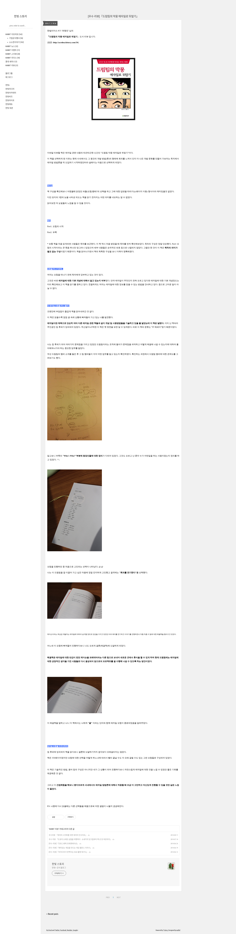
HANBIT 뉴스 (11, 46)
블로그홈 (9, 73)
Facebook (63, 930)
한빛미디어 (9, 89)
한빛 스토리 (20, 16)
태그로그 (9, 77)
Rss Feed (49, 930)
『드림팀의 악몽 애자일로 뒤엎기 (62, 37)
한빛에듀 (9, 104)
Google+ (75, 930)
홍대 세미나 (11, 61)
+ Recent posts (52, 914)
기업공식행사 (16, 38)
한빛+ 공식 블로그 (59, 868)
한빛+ (7, 85)
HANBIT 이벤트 (12, 50)
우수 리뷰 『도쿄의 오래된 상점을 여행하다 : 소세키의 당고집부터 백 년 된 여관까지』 (80, 839)
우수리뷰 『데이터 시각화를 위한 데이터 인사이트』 (68, 835)
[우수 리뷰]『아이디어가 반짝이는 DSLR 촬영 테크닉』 (68, 852)
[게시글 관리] (61, 817)
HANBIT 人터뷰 (12, 54)
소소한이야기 (16, 42)
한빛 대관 (9, 108)
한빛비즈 (9, 96)
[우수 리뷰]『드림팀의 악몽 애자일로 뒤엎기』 (113, 16)
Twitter (57, 930)
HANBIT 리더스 (12, 58)
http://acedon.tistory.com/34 (65, 42)
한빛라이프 (9, 100)
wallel (178, 930)
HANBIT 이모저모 (13, 34)
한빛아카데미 (10, 93)
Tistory (165, 930)
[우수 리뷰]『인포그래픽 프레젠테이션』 (64, 843)
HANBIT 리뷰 (11, 65)
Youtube (69, 930)
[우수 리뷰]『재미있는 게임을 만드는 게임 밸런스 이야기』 (70, 848)
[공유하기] (57, 817)
